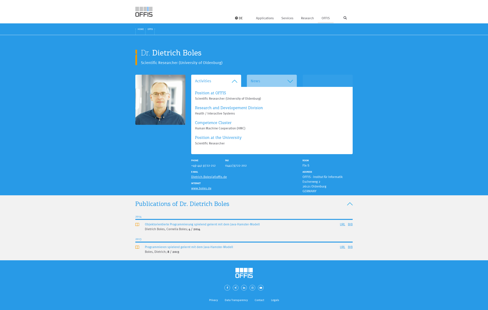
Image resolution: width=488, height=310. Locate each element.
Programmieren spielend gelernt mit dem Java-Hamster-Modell (189, 247)
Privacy (213, 300)
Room (306, 160)
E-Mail (194, 172)
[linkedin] (244, 288)
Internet (196, 183)
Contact (259, 300)
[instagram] (252, 288)
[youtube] (261, 288)
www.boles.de (201, 188)
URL (342, 224)
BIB (350, 224)
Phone (194, 160)
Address (307, 172)
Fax (227, 160)
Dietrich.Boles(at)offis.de (209, 177)
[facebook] (227, 288)
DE (241, 18)
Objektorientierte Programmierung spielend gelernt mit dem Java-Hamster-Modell (202, 224)
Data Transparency (236, 300)
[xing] (235, 288)
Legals (275, 300)
